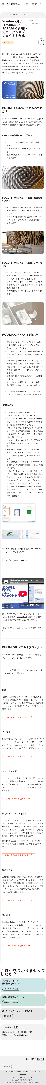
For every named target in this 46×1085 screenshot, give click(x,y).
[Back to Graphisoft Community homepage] (13, 4)
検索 (27, 4)
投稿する (7, 1016)
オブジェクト (8, 43)
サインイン (41, 4)
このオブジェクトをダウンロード (18, 717)
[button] (41, 44)
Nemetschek (21, 1083)
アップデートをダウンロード (15, 560)
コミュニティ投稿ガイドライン (22, 1080)
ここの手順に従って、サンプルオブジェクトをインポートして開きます (23, 671)
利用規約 (31, 1077)
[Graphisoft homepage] (35, 1059)
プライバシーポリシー (18, 1077)
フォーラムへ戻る (11, 988)
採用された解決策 (11, 1002)
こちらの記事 (23, 434)
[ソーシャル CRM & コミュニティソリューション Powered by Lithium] (7, 1066)
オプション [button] (42, 13)
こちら (5, 628)
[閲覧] (4, 4)
